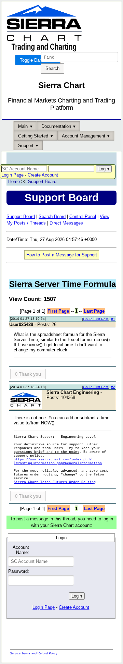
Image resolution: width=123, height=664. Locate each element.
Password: (18, 571)
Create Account (43, 175)
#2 (113, 387)
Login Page (12, 175)
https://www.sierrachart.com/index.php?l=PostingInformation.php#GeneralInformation (58, 461)
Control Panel (82, 216)
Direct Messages (66, 223)
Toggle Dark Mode (38, 60)
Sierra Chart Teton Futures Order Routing (55, 482)
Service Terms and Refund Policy (33, 653)
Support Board (42, 181)
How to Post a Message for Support (61, 254)
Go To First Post (95, 319)
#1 (113, 319)
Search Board (52, 216)
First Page (58, 311)
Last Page (94, 311)
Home (14, 181)
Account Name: (21, 550)
